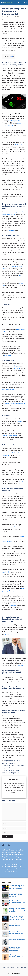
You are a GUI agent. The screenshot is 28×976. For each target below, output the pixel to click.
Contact (17, 967)
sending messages (8, 389)
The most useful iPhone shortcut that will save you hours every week (16, 887)
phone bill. (8, 634)
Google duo (11, 230)
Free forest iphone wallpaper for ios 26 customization (15, 948)
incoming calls (19, 144)
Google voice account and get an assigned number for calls (13, 539)
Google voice (6, 572)
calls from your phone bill (15, 121)
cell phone (21, 665)
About (12, 967)
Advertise (23, 967)
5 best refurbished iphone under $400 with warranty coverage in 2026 (17, 910)
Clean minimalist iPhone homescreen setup (16, 924)
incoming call (19, 41)
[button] (18, 2)
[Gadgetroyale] (7, 2)
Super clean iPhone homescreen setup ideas (16, 932)
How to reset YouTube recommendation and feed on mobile (17, 902)
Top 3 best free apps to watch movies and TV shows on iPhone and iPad (17, 917)
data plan (21, 481)
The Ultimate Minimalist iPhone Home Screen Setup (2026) (16, 894)
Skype (16, 366)
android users (8, 355)
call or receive (6, 241)
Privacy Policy (5, 967)
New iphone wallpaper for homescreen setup (17, 940)
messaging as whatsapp (9, 435)
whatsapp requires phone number (14, 403)
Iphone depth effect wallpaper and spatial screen (16, 956)
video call (17, 368)
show (11, 56)
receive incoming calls (8, 527)
